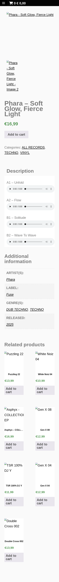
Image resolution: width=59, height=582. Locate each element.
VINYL (25, 152)
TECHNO (11, 152)
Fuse (10, 294)
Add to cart (16, 134)
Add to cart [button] (11, 390)
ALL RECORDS (33, 147)
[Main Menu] (3, 3)
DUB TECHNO (17, 309)
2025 (9, 324)
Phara (10, 279)
